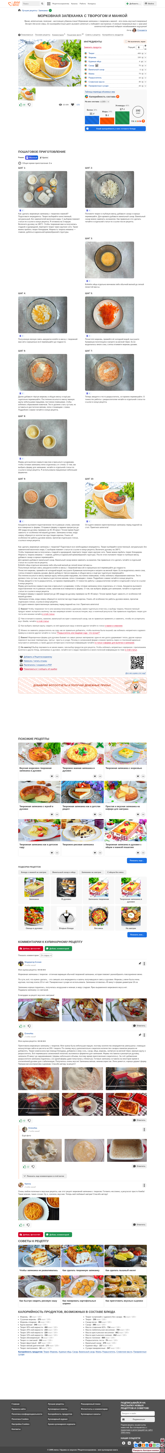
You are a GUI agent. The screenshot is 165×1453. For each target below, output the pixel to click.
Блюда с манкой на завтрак (33, 872)
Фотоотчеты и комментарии (94, 1409)
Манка (91, 74)
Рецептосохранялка (60, 4)
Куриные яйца (95, 61)
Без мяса (98, 928)
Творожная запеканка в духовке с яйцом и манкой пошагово (123, 845)
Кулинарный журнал (58, 1419)
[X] (139, 1445)
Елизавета (142, 30)
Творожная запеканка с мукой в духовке (36, 807)
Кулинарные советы (57, 1409)
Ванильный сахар (96, 69)
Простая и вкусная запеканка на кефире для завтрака (123, 807)
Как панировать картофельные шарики (79, 1302)
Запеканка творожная (98, 899)
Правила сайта (19, 1409)
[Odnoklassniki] (143, 1445)
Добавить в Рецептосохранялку (38, 657)
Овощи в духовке (34, 928)
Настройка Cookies (20, 1424)
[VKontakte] (136, 1445)
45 (24, 1026)
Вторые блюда (66, 928)
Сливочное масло (96, 82)
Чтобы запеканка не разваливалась (38, 1270)
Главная (15, 1404)
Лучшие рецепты (56, 1404)
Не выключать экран (136, 42)
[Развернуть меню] (162, 1450)
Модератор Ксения (33, 962)
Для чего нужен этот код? (136, 673)
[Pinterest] (150, 1445)
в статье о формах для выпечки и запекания (114, 643)
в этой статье (48, 614)
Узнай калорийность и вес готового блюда (116, 129)
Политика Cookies (20, 1419)
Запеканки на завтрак (91, 872)
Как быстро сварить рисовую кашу (38, 1301)
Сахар (91, 65)
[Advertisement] (49, 127)
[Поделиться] (162, 1445)
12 (28, 1167)
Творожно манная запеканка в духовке (79, 769)
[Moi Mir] (146, 1445)
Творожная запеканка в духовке (131, 900)
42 (24, 1120)
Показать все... (137, 935)
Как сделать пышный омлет (121, 1270)
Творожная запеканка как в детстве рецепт (81, 807)
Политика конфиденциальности (27, 1414)
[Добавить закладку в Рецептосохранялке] (73, 104)
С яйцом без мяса (115, 872)
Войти (151, 4)
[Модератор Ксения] (21, 963)
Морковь (92, 57)
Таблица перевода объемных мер (100, 92)
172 (78, 105)
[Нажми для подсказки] (117, 96)
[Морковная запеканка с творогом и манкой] (26, 94)
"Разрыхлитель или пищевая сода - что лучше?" (78, 633)
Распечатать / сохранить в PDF (38, 665)
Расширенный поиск (91, 1404)
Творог (91, 53)
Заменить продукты (92, 47)
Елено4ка (29, 1033)
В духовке (66, 899)
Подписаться (139, 1419)
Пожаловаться (27, 35)
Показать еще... (137, 860)
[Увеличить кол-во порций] (145, 45)
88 (24, 105)
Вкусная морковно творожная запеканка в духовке (35, 769)
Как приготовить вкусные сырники (124, 1301)
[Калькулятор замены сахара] (96, 65)
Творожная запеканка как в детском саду (38, 845)
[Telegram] (157, 1445)
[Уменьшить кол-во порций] (145, 49)
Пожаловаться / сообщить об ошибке (40, 669)
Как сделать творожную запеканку (81, 1270)
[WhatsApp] (154, 1445)
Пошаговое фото (75, 34)
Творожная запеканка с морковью (124, 768)
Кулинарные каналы (91, 1414)
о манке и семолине (113, 626)
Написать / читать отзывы (35, 661)
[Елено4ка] (21, 1035)
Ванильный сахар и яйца (63, 872)
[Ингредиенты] (162, 1440)
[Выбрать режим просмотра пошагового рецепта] (21, 210)
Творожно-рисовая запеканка (78, 844)
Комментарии (58, 34)
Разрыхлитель (95, 78)
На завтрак (131, 928)
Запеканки (34, 899)
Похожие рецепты (42, 35)
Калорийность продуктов (112, 35)
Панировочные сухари (98, 86)
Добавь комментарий (59, 949)
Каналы (74, 4)
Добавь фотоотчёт (31, 949)
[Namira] (21, 1185)
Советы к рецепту (92, 35)
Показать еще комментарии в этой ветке (45, 1176)
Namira (28, 1184)
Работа (83, 4)
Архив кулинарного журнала (61, 1424)
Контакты (16, 1429)
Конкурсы (92, 4)
